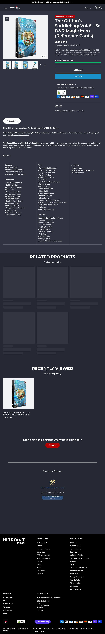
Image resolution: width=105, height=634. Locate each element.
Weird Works (75, 580)
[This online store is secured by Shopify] (78, 92)
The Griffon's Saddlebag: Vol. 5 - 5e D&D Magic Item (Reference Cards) (16, 413)
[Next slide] (45, 65)
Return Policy (8, 604)
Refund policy (37, 628)
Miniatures (41, 552)
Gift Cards (41, 571)
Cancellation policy (39, 631)
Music (39, 564)
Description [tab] (13, 121)
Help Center (7, 598)
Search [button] (53, 445)
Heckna (73, 561)
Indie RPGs (74, 586)
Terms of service (60, 628)
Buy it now (78, 76)
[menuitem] (52, 542)
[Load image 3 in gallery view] (25, 65)
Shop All (40, 574)
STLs (39, 567)
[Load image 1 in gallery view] (7, 65)
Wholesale (7, 607)
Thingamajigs (75, 583)
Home (57, 111)
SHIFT (72, 564)
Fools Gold (74, 552)
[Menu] (5, 7)
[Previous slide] (40, 65)
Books (39, 546)
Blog (5, 613)
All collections (75, 589)
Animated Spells (76, 555)
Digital (39, 561)
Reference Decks (43, 549)
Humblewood (75, 546)
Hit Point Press (14, 628)
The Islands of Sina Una (79, 567)
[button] (86, 8)
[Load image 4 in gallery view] (34, 65)
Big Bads (73, 543)
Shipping (58, 45)
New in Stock (42, 543)
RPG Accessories (43, 555)
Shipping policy (73, 628)
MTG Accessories (43, 558)
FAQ (4, 601)
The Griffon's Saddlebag (64, 16)
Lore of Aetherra (76, 571)
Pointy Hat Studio (76, 577)
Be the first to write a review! (52, 497)
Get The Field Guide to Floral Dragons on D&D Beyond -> (51, 2)
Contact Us (7, 610)
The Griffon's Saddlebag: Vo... (73, 111)
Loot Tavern (74, 574)
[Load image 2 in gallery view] (16, 65)
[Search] (86, 8)
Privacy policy (48, 628)
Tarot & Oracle (75, 549)
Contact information (86, 628)
